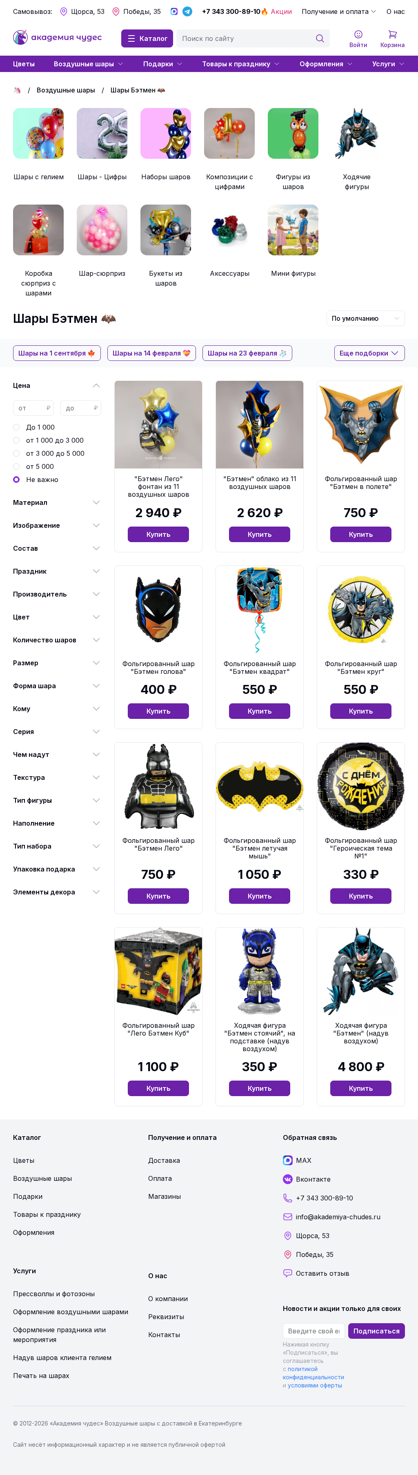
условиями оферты (315, 1385)
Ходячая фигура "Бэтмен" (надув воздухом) (361, 1033)
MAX (303, 1160)
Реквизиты (166, 1317)
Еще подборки (364, 353)
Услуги (383, 64)
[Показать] (96, 502)
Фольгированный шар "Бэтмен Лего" (158, 844)
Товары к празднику (236, 64)
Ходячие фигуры (357, 182)
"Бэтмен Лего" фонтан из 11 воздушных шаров (158, 486)
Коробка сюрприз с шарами (38, 283)
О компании (168, 1299)
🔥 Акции (276, 11)
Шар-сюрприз (102, 273)
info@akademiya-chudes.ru (338, 1217)
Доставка (164, 1160)
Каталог (154, 38)
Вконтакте (313, 1179)
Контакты (164, 1335)
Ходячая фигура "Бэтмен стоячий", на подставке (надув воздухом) (259, 1037)
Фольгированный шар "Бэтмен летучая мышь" (260, 848)
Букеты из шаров (165, 278)
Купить (159, 534)
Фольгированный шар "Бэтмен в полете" (361, 483)
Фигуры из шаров (293, 182)
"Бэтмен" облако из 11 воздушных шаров (259, 483)
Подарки (158, 64)
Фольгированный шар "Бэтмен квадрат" (260, 668)
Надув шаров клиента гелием (62, 1357)
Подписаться (377, 1331)
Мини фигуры (293, 273)
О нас (396, 11)
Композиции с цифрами (229, 182)
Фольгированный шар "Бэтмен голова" (158, 668)
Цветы (24, 64)
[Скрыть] (96, 385)
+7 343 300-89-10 (231, 11)
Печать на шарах (41, 1375)
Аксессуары (229, 273)
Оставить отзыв (322, 1273)
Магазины (164, 1196)
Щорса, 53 (87, 11)
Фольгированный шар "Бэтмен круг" (361, 668)
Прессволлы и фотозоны (54, 1294)
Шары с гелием (38, 177)
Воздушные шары (84, 64)
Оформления (321, 64)
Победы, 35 (142, 11)
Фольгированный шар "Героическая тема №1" (361, 848)
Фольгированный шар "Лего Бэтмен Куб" (158, 1029)
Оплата (160, 1178)
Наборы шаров (166, 177)
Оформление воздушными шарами (70, 1312)
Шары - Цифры (102, 177)
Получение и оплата (335, 11)
